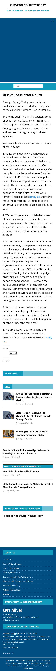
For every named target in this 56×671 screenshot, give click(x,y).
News (7, 386)
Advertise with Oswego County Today (22, 508)
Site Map (6, 594)
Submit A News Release (12, 564)
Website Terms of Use (11, 590)
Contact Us (7, 559)
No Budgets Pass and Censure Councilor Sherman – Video (32, 433)
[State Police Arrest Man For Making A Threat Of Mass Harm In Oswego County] (8, 415)
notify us (34, 196)
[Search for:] (28, 86)
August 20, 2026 (25, 423)
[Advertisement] (28, 53)
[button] (52, 21)
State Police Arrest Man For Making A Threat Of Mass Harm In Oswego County (33, 416)
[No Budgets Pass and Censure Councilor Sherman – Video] (8, 434)
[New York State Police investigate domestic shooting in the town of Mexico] (8, 396)
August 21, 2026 (25, 404)
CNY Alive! (12, 610)
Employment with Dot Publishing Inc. (18, 577)
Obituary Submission (11, 572)
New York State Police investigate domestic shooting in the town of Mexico (34, 397)
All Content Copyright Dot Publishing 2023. (20, 633)
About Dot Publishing (11, 585)
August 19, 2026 (25, 438)
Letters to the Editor (11, 568)
